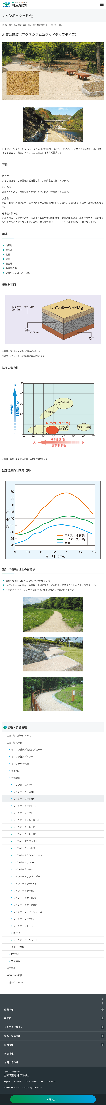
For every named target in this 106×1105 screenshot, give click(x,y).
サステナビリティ (13, 1027)
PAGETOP (103, 1001)
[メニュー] (101, 4)
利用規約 (17, 1081)
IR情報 (7, 1018)
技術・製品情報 (12, 1036)
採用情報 (9, 1044)
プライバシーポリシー (34, 1081)
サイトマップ (52, 1081)
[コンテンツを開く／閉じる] (102, 1009)
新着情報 (9, 1053)
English (7, 1081)
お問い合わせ (11, 1062)
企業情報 (9, 1009)
